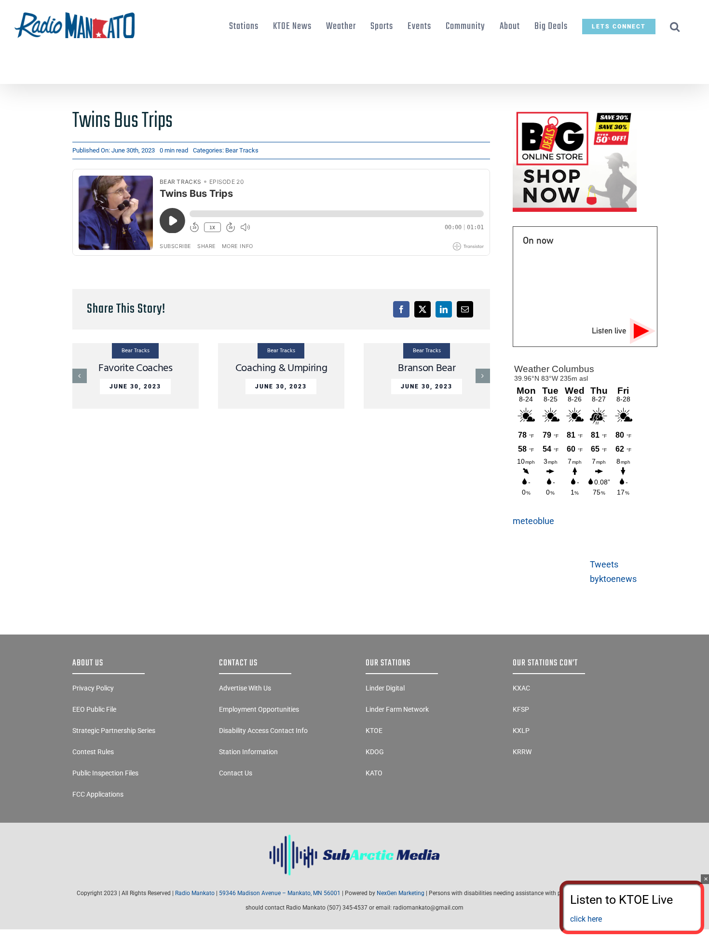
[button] (675, 26)
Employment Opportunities (259, 709)
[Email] (465, 309)
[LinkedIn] (443, 309)
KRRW (522, 752)
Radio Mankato (195, 893)
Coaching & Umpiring (281, 368)
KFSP (521, 709)
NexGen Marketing (400, 893)
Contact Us (235, 773)
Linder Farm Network (397, 709)
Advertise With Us (245, 688)
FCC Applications (97, 794)
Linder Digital (385, 688)
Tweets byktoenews (613, 571)
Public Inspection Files (105, 773)
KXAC (521, 688)
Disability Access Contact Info (263, 730)
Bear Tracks (242, 150)
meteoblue (533, 521)
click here (586, 919)
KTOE (374, 730)
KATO (374, 773)
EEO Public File (94, 709)
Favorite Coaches (135, 368)
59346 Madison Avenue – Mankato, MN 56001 (280, 893)
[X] (422, 309)
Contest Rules (93, 752)
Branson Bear (426, 368)
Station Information (248, 752)
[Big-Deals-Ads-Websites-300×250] (575, 112)
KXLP (521, 730)
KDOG (375, 752)
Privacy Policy (93, 688)
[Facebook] (401, 309)
